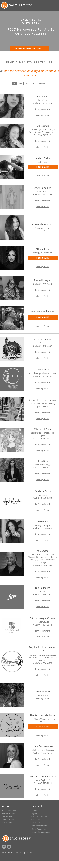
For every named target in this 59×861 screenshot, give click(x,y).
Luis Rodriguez (42, 588)
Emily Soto (42, 521)
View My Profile (42, 115)
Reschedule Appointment (40, 832)
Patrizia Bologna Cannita (42, 618)
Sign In (34, 810)
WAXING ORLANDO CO (43, 776)
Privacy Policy (7, 823)
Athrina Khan (43, 249)
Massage (42, 83)
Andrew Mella (42, 158)
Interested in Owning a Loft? (29, 49)
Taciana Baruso (42, 691)
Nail (27, 83)
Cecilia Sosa (42, 369)
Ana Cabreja (42, 125)
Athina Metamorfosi (42, 224)
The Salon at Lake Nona (42, 715)
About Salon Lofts (9, 810)
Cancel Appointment (39, 829)
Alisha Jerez (42, 96)
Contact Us (35, 820)
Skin (34, 83)
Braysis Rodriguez (42, 280)
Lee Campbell (43, 551)
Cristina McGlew (42, 429)
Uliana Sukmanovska (42, 746)
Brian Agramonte (42, 339)
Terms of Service (8, 820)
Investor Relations (8, 813)
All (14, 83)
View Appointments (39, 826)
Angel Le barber (42, 188)
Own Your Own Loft (39, 816)
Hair (20, 83)
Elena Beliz (42, 461)
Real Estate (35, 823)
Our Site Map (7, 816)
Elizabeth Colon (42, 491)
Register (34, 813)
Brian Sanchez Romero (42, 311)
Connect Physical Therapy (42, 400)
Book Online (42, 167)
